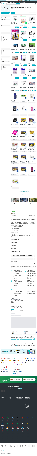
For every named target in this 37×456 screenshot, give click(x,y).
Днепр (22, 337)
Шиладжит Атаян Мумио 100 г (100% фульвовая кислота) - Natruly (14, 125)
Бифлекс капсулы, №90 (23, 24)
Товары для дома (27, 406)
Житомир (25, 337)
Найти (18, 3)
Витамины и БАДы (27, 399)
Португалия (22, 345)
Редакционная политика (19, 398)
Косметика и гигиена (27, 398)
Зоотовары (26, 408)
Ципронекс (27, 331)
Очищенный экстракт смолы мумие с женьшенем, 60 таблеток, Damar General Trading (23, 137)
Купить (17, 27)
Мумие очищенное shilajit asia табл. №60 (14, 62)
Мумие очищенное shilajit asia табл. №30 (31, 75)
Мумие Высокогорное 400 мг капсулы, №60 (14, 49)
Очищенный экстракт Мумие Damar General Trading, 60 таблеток (31, 149)
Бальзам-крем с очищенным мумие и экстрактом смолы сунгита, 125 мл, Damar (23, 101)
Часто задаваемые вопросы (21, 2)
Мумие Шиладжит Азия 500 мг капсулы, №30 (31, 87)
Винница (19, 337)
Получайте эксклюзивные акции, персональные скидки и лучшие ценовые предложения (14, 386)
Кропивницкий (25, 338)
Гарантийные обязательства (19, 397)
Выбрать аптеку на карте (5, 12)
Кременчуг (17, 338)
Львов (30, 338)
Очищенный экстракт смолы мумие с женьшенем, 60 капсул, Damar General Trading (14, 149)
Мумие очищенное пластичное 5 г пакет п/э (14, 23)
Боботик (16, 331)
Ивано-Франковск (32, 337)
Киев (15, 338)
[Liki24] (2, 450)
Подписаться (20, 388)
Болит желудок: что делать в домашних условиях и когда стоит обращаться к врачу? (14, 203)
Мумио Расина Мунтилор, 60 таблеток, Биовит (31, 161)
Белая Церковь (13, 337)
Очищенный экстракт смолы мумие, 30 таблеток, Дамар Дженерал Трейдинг (23, 125)
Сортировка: (26, 12)
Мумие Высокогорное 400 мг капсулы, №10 (31, 49)
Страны (10, 398)
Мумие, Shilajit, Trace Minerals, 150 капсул (14, 100)
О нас (25, 2)
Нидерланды (18, 345)
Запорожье (28, 337)
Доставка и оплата (15, 2)
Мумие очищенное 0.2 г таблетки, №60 (23, 62)
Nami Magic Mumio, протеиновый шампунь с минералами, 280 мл (31, 174)
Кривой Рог (21, 338)
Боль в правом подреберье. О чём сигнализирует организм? (24, 203)
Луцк (28, 338)
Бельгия (12, 345)
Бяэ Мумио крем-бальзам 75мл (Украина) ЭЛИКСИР (31, 100)
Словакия (25, 345)
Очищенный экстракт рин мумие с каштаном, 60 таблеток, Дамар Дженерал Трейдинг (14, 174)
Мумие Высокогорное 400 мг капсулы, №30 (23, 49)
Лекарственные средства (28, 397)
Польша (34, 345)
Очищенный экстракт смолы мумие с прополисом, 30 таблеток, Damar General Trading (23, 174)
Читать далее (12, 309)
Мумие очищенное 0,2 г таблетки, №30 (23, 75)
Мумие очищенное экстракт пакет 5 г (14, 87)
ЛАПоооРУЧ (26, 407)
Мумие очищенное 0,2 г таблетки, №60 (23, 87)
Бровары (17, 337)
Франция (29, 345)
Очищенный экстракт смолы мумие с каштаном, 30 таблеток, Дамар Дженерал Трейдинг (23, 161)
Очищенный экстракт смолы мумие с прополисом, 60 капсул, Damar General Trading (14, 186)
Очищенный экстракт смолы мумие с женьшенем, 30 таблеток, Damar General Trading (14, 161)
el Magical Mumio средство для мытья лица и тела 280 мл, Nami (31, 113)
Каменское (12, 338)
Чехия (31, 345)
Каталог (8, 2)
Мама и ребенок (27, 405)
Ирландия (15, 345)
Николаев (33, 338)
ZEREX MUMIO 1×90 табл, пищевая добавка (23, 112)
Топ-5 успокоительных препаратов (32, 203)
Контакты (11, 2)
